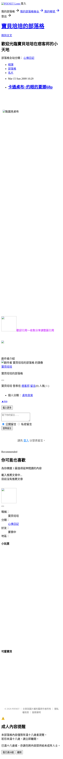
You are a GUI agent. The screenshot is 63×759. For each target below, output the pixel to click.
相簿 (10, 64)
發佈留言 (7, 428)
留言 (33, 385)
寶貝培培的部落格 (22, 26)
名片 (10, 72)
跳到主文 (6, 35)
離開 (19, 752)
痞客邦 (26, 385)
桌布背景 (27, 395)
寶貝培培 (6, 366)
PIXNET (15, 709)
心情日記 (29, 58)
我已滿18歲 (8, 752)
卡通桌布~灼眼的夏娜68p (30, 87)
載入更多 (7, 407)
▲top (4, 401)
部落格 (12, 68)
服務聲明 (36, 712)
